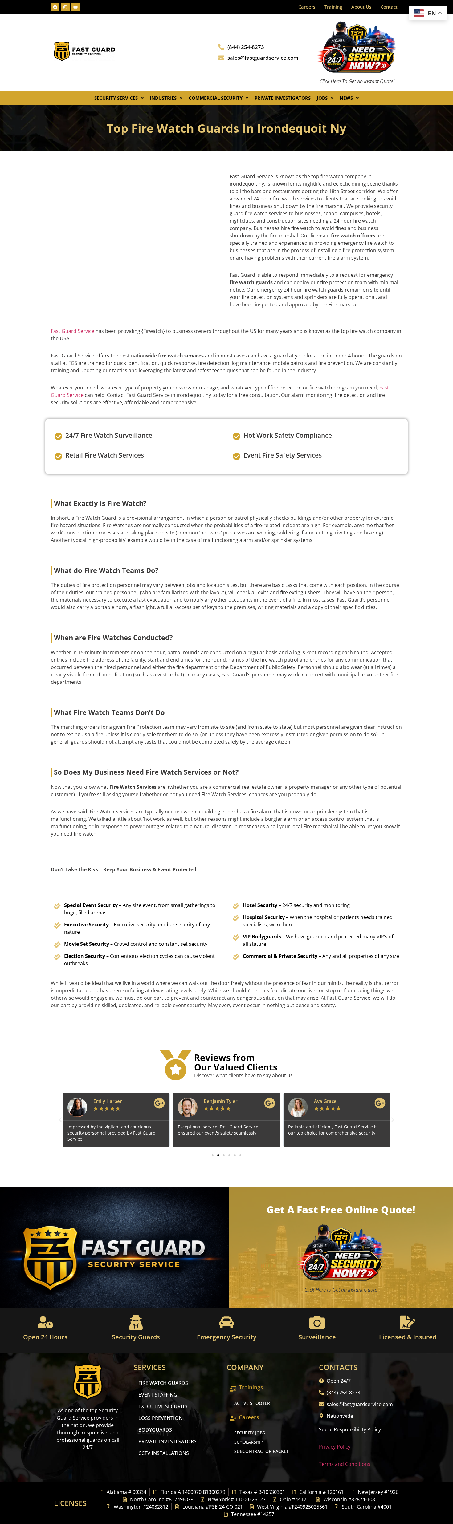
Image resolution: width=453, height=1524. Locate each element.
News (346, 98)
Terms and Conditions (344, 1464)
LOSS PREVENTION (160, 1418)
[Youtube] (75, 7)
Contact (389, 7)
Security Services (116, 98)
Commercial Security (216, 98)
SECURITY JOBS (249, 1433)
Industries (163, 98)
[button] (119, 98)
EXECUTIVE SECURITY (163, 1406)
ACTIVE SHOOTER (252, 1403)
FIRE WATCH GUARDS (163, 1383)
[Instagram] (65, 7)
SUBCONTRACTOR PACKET (261, 1451)
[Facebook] (55, 7)
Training (333, 7)
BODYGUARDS (155, 1429)
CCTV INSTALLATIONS (163, 1453)
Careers (306, 7)
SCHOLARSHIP (248, 1442)
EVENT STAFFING (157, 1394)
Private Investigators (283, 98)
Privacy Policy (334, 1446)
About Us (361, 7)
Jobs (322, 98)
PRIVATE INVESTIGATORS (167, 1441)
